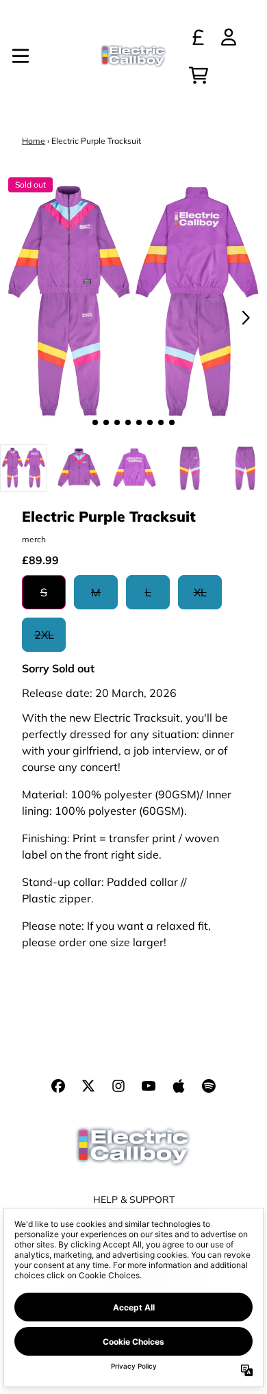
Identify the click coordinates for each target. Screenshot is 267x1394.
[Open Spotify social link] (209, 1086)
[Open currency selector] (198, 37)
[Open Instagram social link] (118, 1086)
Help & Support (134, 1199)
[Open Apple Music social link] (179, 1086)
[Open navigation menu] (20, 56)
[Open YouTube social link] (149, 1086)
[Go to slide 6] (150, 422)
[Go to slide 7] (161, 422)
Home (33, 141)
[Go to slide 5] (139, 422)
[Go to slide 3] (117, 422)
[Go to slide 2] (106, 422)
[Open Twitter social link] (88, 1086)
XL (200, 592)
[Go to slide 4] (128, 422)
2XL (44, 635)
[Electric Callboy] (133, 56)
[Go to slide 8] (172, 422)
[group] (23, 468)
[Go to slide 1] (95, 422)
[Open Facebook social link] (58, 1086)
